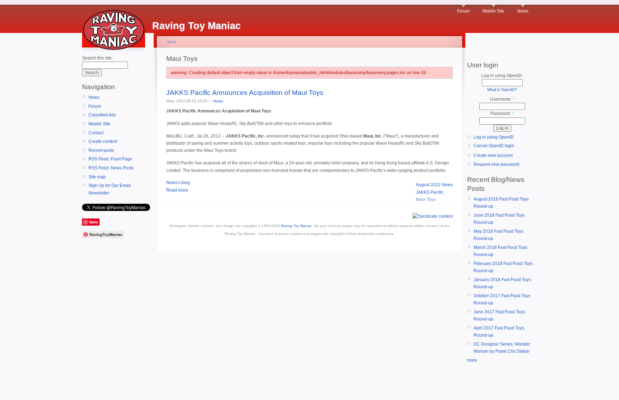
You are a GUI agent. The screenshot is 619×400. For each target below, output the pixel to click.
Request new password (496, 164)
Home (171, 42)
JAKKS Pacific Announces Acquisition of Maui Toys (244, 92)
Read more (177, 190)
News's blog (178, 182)
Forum (463, 11)
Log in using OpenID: (502, 75)
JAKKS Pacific (429, 192)
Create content (102, 141)
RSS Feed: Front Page (110, 159)
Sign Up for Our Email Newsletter (109, 189)
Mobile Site (493, 11)
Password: (502, 113)
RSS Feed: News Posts (111, 167)
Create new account (493, 155)
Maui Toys (426, 199)
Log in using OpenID (494, 137)
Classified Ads (102, 114)
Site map (97, 176)
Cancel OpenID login (494, 145)
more (472, 360)
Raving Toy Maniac (296, 226)
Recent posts (101, 150)
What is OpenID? (502, 89)
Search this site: (97, 58)
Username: (502, 99)
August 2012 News (434, 184)
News (522, 11)
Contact (96, 132)
